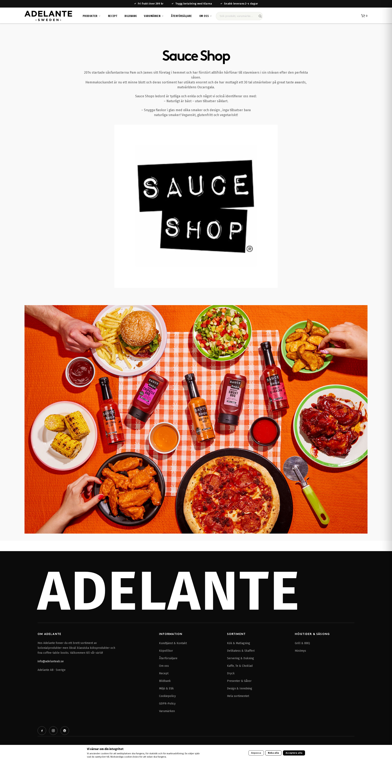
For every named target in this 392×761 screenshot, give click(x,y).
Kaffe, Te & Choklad (240, 666)
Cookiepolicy (167, 696)
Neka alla (273, 752)
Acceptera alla (294, 752)
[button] (364, 16)
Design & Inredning (239, 688)
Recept (112, 16)
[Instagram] (53, 730)
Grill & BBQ (302, 643)
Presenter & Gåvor (239, 681)
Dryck (231, 673)
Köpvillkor (166, 650)
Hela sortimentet (238, 696)
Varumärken (152, 16)
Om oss (204, 16)
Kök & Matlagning (238, 643)
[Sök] (260, 16)
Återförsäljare (181, 16)
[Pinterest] (64, 730)
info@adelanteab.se (51, 661)
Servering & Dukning (240, 658)
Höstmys (300, 650)
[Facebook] (42, 730)
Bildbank (131, 16)
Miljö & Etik (166, 688)
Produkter (90, 16)
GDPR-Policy (167, 703)
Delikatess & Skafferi (241, 650)
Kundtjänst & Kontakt (173, 643)
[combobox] (239, 16)
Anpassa (256, 752)
